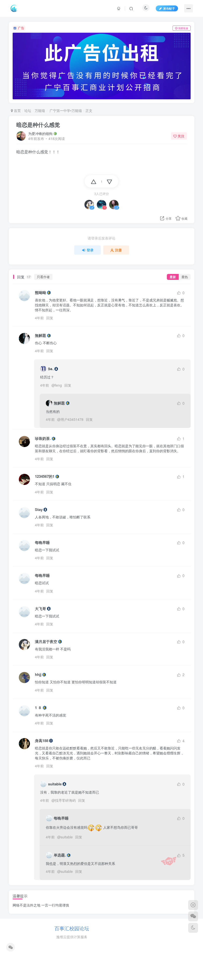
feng (58, 385)
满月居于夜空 (46, 641)
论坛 (27, 110)
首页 (17, 110)
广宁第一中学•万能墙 (65, 110)
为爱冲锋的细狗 (40, 133)
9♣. (50, 369)
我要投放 (183, 28)
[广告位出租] (102, 66)
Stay (39, 509)
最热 (184, 277)
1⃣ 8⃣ (38, 707)
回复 (49, 317)
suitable (55, 784)
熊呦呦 (40, 292)
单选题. (60, 855)
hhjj (38, 674)
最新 (173, 277)
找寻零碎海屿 (65, 800)
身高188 (41, 740)
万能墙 (40, 110)
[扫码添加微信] (193, 916)
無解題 (40, 335)
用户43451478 (72, 419)
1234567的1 (44, 476)
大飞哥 (40, 608)
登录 (90, 249)
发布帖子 (169, 8)
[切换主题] (193, 928)
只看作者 (43, 277)
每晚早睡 (42, 542)
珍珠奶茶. (43, 438)
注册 (118, 249)
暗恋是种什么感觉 (38, 125)
